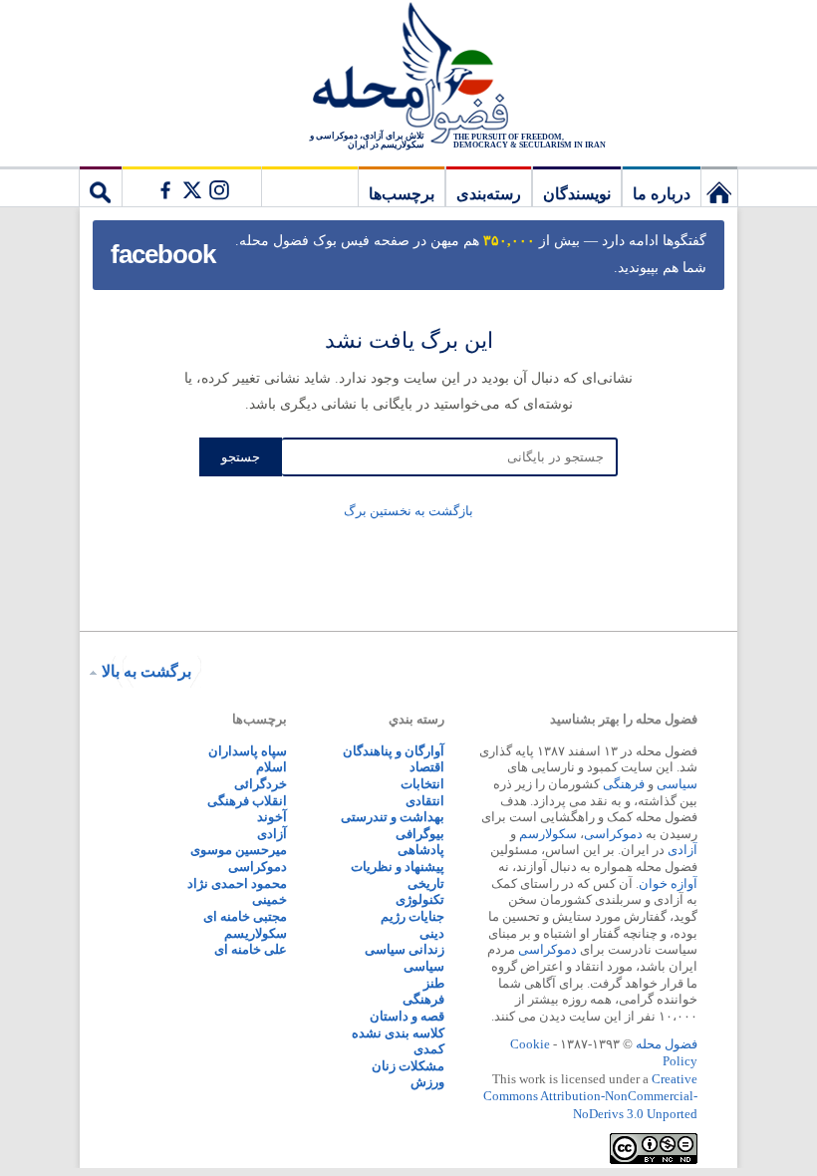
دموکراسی (613, 833)
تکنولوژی (420, 899)
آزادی (682, 849)
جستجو (240, 456)
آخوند (272, 816)
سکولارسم (548, 833)
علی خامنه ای (250, 949)
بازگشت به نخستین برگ (408, 510)
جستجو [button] (101, 186)
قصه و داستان (407, 1016)
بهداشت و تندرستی (392, 816)
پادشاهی (421, 849)
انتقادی (425, 800)
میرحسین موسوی (238, 849)
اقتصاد (426, 766)
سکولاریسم (255, 933)
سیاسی (677, 783)
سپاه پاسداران (247, 750)
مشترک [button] (191, 186)
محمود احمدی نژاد (237, 883)
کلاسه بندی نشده (398, 1033)
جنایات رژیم (412, 916)
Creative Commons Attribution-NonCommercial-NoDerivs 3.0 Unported (590, 1096)
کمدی (428, 1048)
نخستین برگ (719, 186)
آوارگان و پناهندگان (393, 750)
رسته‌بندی (488, 193)
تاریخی (426, 883)
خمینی (269, 899)
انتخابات (422, 783)
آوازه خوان (668, 883)
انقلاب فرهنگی (247, 800)
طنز (433, 983)
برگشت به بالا (146, 671)
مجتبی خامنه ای (245, 916)
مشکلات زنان (408, 1065)
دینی (431, 933)
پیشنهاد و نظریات (397, 866)
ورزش (427, 1081)
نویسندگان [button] (577, 193)
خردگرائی (260, 783)
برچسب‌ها (401, 193)
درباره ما (661, 193)
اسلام (271, 766)
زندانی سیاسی (404, 949)
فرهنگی (624, 783)
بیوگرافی (420, 833)
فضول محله (408, 74)
